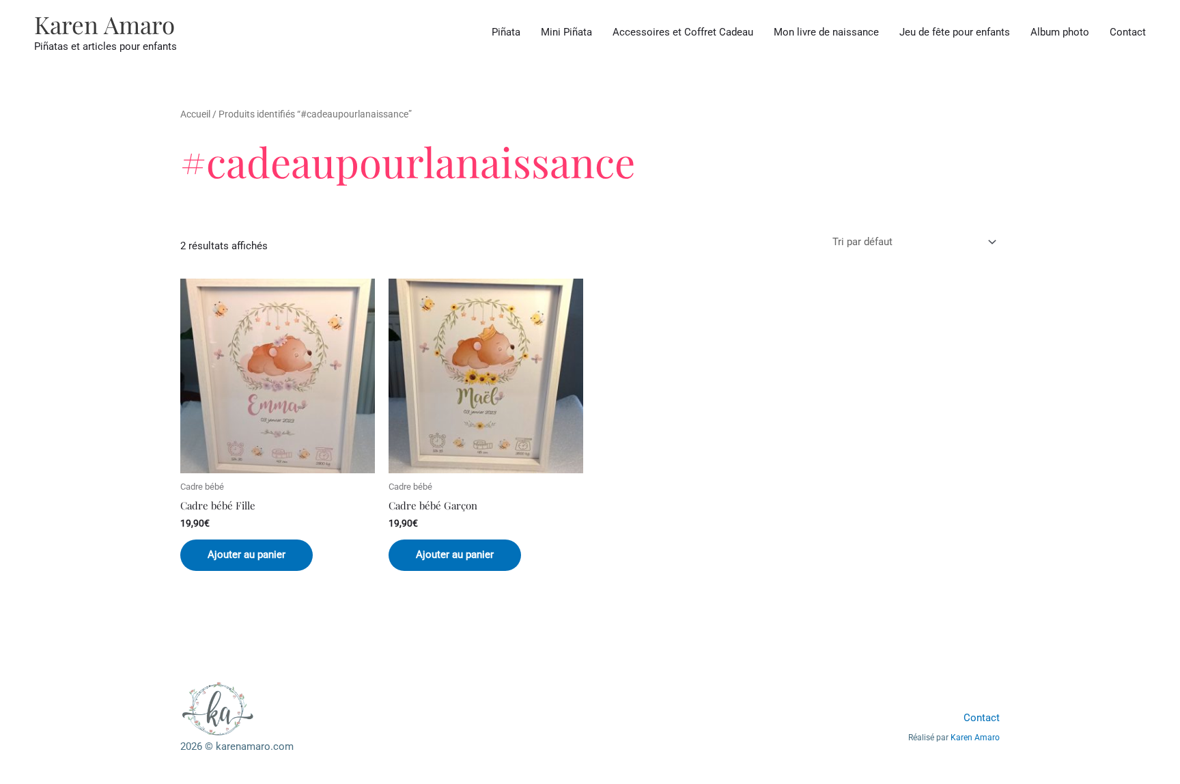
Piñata (506, 32)
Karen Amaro (104, 24)
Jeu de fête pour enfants (954, 32)
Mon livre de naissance (826, 32)
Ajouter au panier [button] (246, 554)
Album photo (1059, 32)
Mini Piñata (566, 32)
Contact (1128, 32)
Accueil (195, 114)
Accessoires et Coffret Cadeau (683, 32)
